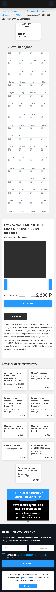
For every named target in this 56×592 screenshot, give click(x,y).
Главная (5, 11)
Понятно (28, 586)
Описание (16, 316)
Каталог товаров (18, 11)
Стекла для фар (33, 11)
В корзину (28, 304)
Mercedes (46, 11)
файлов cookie (27, 578)
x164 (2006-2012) (18, 15)
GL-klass (5, 15)
